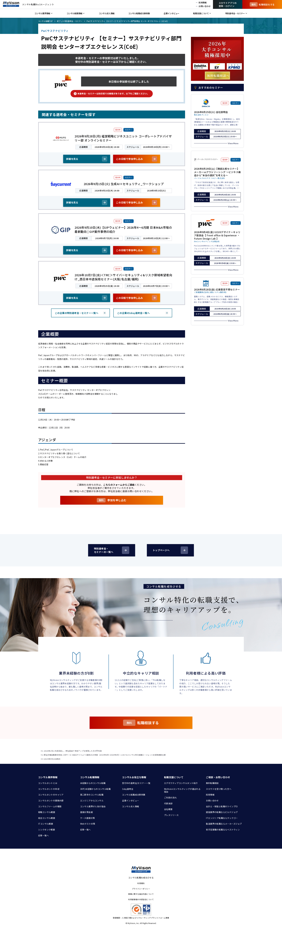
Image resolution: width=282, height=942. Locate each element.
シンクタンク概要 (46, 829)
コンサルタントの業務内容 (51, 800)
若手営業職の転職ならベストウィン (223, 829)
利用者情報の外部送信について (141, 899)
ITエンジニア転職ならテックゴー (222, 818)
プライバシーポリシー (141, 888)
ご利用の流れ (170, 797)
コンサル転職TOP (45, 21)
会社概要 (168, 809)
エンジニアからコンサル (91, 800)
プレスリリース (171, 815)
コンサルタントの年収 (48, 788)
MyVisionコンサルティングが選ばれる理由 (182, 790)
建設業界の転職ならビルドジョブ (222, 812)
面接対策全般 (86, 812)
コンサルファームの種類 (49, 806)
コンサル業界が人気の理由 (93, 806)
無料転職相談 (212, 783)
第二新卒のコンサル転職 (91, 794)
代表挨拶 (168, 803)
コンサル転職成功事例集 (133, 794)
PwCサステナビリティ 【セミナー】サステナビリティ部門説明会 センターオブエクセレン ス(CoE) (127, 21)
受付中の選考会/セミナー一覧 (136, 783)
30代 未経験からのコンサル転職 (95, 788)
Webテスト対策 (87, 823)
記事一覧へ (43, 835)
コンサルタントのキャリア (51, 794)
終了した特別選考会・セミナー (70, 21)
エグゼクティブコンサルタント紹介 (181, 783)
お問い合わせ (212, 800)
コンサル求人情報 (130, 806)
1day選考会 (127, 788)
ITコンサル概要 (45, 823)
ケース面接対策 (87, 818)
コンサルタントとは (47, 783)
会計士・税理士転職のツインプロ (222, 806)
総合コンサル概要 (46, 818)
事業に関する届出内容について (141, 894)
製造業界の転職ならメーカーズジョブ (224, 823)
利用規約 (141, 883)
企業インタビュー (130, 800)
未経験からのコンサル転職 (93, 783)
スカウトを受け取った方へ (218, 788)
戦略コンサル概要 (46, 812)
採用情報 (210, 794)
